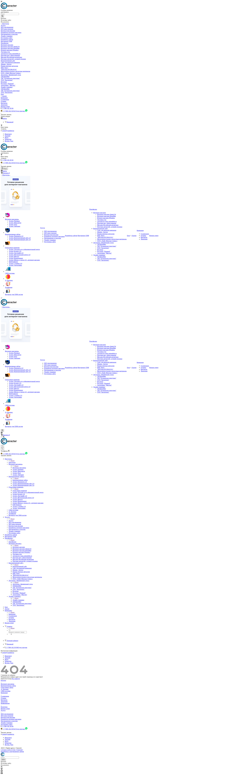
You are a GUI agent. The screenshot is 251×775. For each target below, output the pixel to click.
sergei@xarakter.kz (8, 130)
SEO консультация (7, 716)
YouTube (7, 136)
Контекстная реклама (8, 717)
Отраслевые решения (20, 490)
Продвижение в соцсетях (9, 721)
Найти (3, 759)
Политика (4, 707)
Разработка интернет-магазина (11, 719)
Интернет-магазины (19, 468)
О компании (5, 696)
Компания (12, 614)
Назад (13, 460)
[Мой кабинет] (2, 433)
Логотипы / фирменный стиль (23, 584)
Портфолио (12, 542)
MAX (6, 137)
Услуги (11, 520)
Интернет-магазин (19, 547)
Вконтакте (8, 134)
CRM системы (5, 691)
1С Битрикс (5, 689)
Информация (5, 703)
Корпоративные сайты (20, 480)
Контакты (4, 700)
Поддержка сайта (6, 724)
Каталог (3, 680)
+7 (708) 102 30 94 (7, 108)
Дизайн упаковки (18, 600)
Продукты (12, 462)
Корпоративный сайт (20, 566)
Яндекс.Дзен (9, 141)
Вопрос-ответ (5, 708)
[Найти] (2, 16)
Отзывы (3, 698)
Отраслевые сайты (7, 687)
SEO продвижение (7, 714)
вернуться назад (6, 678)
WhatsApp (8, 139)
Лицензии (4, 701)
